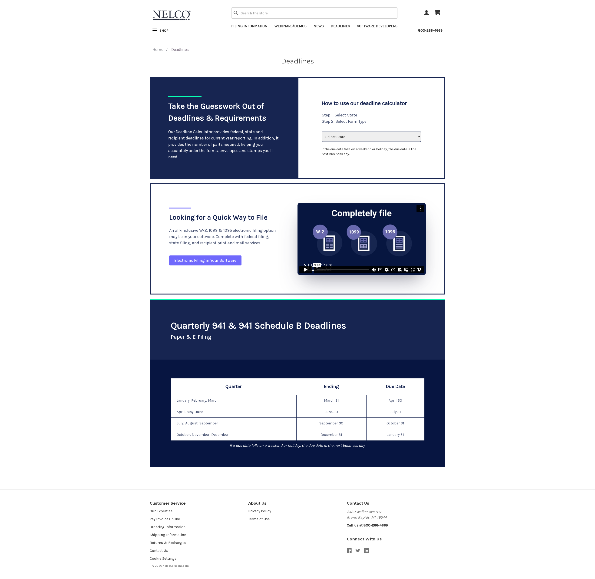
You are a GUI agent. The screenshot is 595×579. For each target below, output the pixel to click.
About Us (257, 503)
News (319, 26)
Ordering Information (167, 527)
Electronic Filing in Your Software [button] (205, 260)
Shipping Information (168, 535)
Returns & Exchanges (168, 542)
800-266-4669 (430, 30)
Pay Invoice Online (165, 519)
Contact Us (159, 550)
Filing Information (249, 26)
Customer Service (168, 503)
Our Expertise (161, 511)
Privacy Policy (259, 511)
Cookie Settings (163, 558)
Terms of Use (259, 519)
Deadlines (340, 26)
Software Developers (377, 26)
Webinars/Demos (290, 26)
